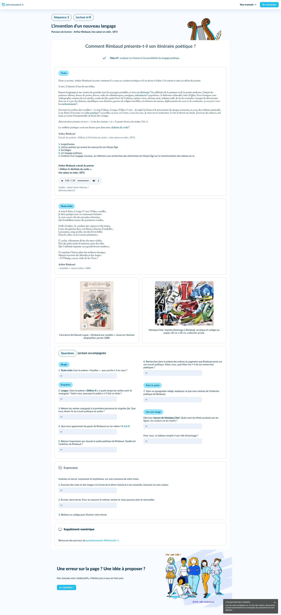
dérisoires (145, 92)
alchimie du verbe (119, 127)
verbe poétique (91, 113)
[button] (140, 46)
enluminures (141, 95)
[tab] (212, 352)
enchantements (68, 104)
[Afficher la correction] (211, 352)
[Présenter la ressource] (219, 73)
